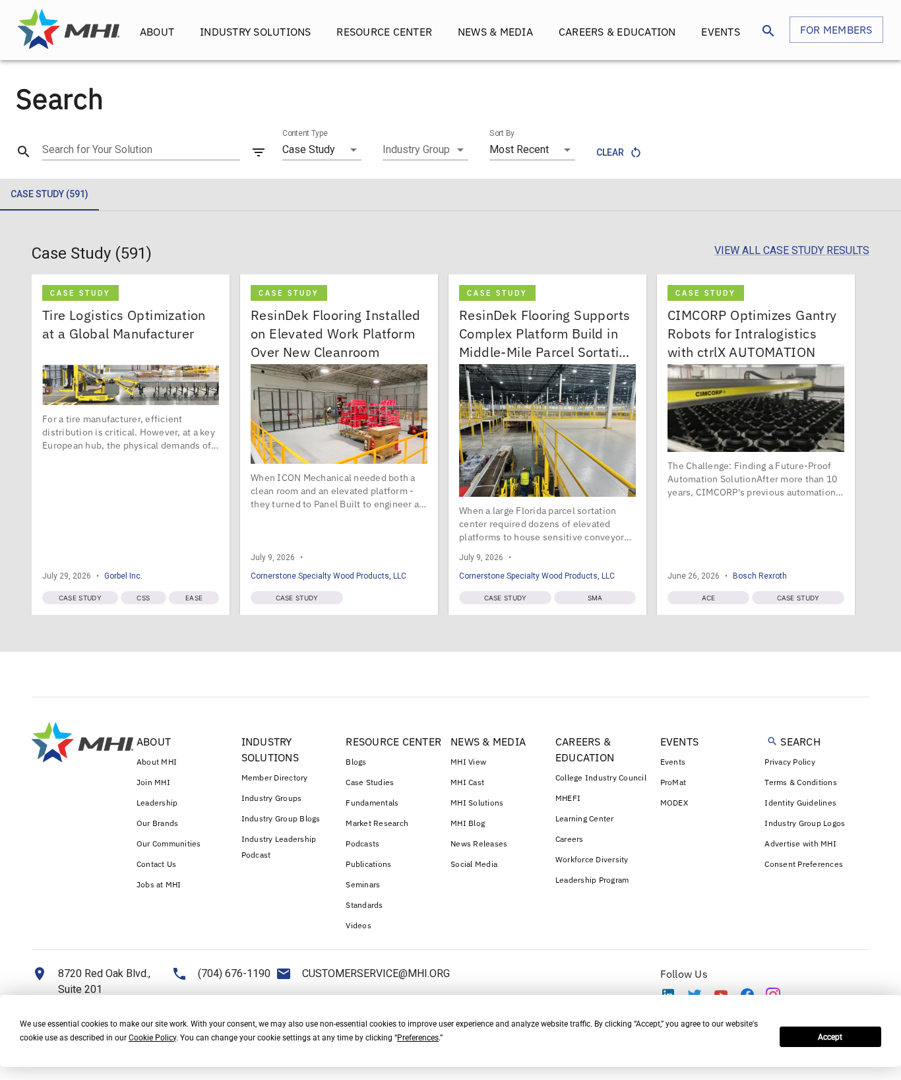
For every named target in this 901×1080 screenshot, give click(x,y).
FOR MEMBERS (836, 29)
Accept (830, 1037)
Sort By (501, 133)
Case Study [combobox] (308, 149)
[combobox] (425, 149)
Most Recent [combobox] (519, 149)
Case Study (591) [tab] (49, 194)
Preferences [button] (418, 1037)
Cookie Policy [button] (152, 1037)
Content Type (305, 133)
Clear (610, 152)
